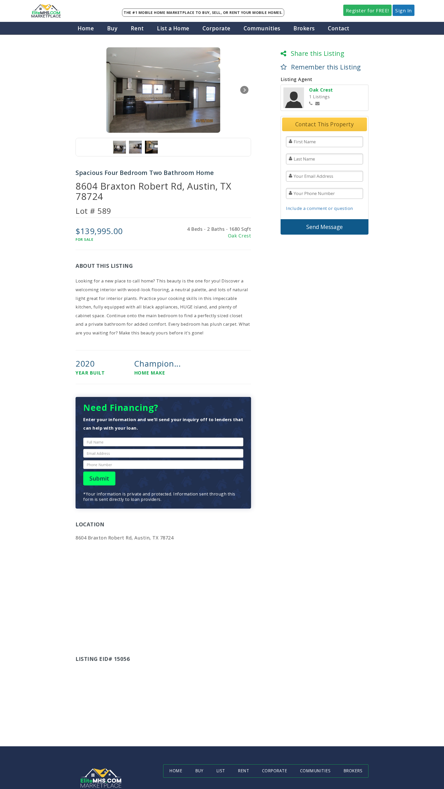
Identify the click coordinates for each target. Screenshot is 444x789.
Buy (112, 28)
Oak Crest (239, 236)
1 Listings (319, 97)
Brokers (304, 28)
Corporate (216, 28)
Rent (137, 28)
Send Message (324, 227)
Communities (262, 28)
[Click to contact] (317, 103)
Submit (99, 478)
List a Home (173, 28)
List (220, 771)
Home (86, 28)
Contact (338, 28)
